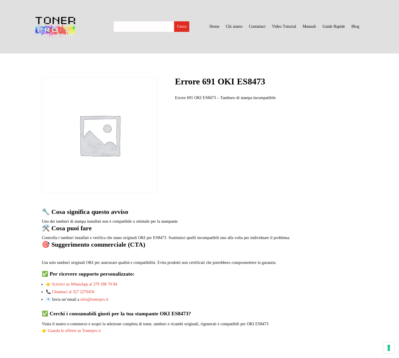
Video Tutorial (284, 27)
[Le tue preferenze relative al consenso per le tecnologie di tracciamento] (388, 347)
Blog (355, 27)
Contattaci (257, 27)
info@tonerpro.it (94, 299)
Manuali (309, 27)
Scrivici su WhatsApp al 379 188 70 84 (84, 284)
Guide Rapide (333, 27)
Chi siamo (234, 27)
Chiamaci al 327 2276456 (73, 292)
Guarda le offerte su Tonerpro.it (74, 330)
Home (214, 27)
